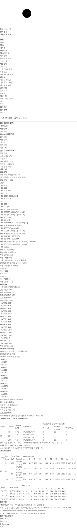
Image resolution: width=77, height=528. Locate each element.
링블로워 (3, 66)
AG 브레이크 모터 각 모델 (10, 357)
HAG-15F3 (4, 389)
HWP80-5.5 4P (5, 327)
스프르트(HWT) (5, 298)
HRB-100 (3, 204)
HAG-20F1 (4, 391)
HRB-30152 (4, 247)
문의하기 (3, 91)
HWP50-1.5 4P (5, 316)
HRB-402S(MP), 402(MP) (9, 228)
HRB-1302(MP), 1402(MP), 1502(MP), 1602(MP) (18, 241)
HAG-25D (3, 370)
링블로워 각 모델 (6, 180)
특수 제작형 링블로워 (8, 252)
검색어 (2, 112)
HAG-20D (3, 365)
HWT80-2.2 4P (5, 341)
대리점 (2, 77)
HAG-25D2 (4, 373)
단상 (1, 183)
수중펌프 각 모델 (6, 300)
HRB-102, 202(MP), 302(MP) (10, 225)
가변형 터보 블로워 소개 (9, 405)
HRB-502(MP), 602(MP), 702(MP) (12, 231)
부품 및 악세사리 (6, 255)
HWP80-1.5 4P (5, 319)
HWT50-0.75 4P (6, 335)
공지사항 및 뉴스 (6, 99)
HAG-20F (3, 362)
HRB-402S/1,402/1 (7, 199)
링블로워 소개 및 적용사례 (10, 175)
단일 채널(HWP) (6, 290)
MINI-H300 (4, 274)
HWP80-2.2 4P (5, 322)
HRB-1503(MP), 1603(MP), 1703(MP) (14, 244)
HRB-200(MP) (5, 207)
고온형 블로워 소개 (7, 410)
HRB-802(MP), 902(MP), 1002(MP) (13, 233)
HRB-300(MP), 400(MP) (9, 209)
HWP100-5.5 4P (6, 333)
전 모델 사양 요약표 (7, 354)
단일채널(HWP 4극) (7, 295)
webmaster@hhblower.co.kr (12, 511)
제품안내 (3, 64)
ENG (2, 45)
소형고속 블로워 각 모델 (9, 266)
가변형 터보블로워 (7, 164)
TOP (2, 527)
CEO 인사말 (4, 53)
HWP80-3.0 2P (5, 311)
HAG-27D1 (4, 375)
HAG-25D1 (4, 394)
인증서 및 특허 (5, 58)
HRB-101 (3, 185)
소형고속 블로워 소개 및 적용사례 (13, 260)
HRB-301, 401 (5, 191)
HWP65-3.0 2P (5, 306)
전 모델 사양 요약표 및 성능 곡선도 (13, 177)
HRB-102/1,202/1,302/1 (9, 196)
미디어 (2, 101)
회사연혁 (3, 56)
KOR (2, 40)
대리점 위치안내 (6, 80)
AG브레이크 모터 (6, 74)
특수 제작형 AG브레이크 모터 (11, 399)
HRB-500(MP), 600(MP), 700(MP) (12, 212)
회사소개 (3, 50)
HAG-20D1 (4, 367)
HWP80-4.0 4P (5, 324)
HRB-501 (3, 193)
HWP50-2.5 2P (5, 303)
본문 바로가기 (5, 29)
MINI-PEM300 (5, 279)
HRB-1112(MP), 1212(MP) (9, 239)
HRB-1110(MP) (5, 220)
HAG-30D (3, 383)
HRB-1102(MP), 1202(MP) (9, 236)
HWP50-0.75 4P (6, 314)
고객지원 (3, 88)
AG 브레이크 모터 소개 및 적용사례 (13, 351)
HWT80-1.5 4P (5, 338)
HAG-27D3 (4, 381)
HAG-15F (3, 359)
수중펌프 (3, 72)
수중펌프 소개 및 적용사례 (10, 287)
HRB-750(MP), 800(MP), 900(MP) (12, 215)
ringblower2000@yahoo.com (34, 511)
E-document (4, 524)
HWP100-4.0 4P (6, 330)
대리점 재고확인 (6, 83)
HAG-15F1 (4, 386)
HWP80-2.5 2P (5, 308)
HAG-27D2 (4, 378)
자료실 (2, 93)
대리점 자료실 (5, 85)
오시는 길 (3, 61)
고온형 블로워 (5, 167)
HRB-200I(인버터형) (7, 250)
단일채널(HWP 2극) (7, 292)
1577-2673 (4, 519)
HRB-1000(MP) (5, 217)
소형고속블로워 (6, 69)
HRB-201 (3, 188)
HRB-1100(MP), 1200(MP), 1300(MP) (14, 223)
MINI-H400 (4, 276)
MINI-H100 (4, 268)
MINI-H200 (4, 271)
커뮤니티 (3, 96)
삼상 (1, 201)
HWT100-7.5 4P (6, 343)
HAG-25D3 (4, 397)
